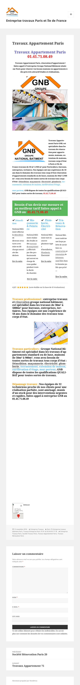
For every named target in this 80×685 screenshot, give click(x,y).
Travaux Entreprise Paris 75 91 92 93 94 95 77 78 (40, 531)
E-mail (15, 607)
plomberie (56, 181)
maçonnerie (35, 181)
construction (61, 251)
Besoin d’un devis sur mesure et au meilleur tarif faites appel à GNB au (38, 208)
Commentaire (18, 567)
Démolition (24, 181)
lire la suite (17, 261)
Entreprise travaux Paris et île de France (36, 20)
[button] (18, 516)
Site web (15, 616)
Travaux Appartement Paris (47, 534)
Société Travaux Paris (29, 534)
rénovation (60, 254)
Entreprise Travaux (37, 529)
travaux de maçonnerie (32, 246)
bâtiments (60, 257)
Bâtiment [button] (26, 505)
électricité (46, 181)
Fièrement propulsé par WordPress (24, 681)
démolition (18, 235)
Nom (15, 597)
